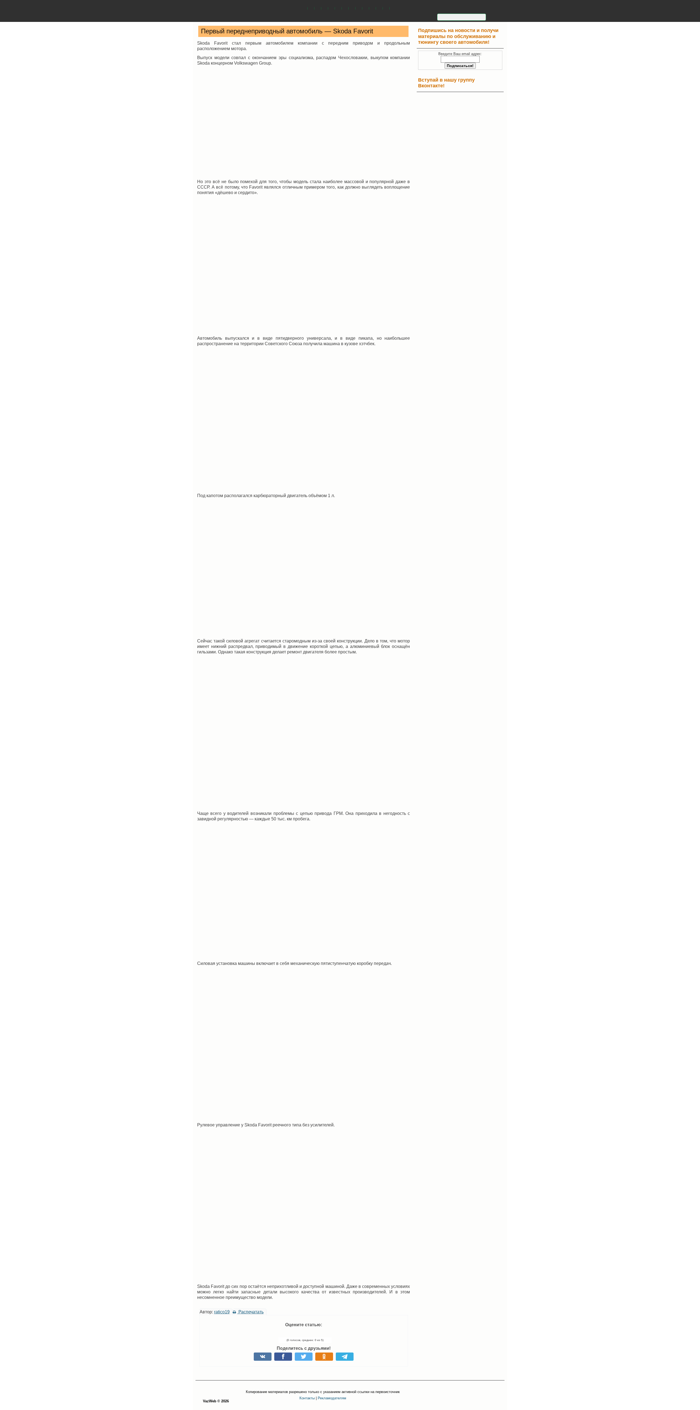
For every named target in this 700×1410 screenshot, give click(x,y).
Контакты (307, 1398)
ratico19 (222, 1312)
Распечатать (250, 1312)
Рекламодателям (332, 1398)
